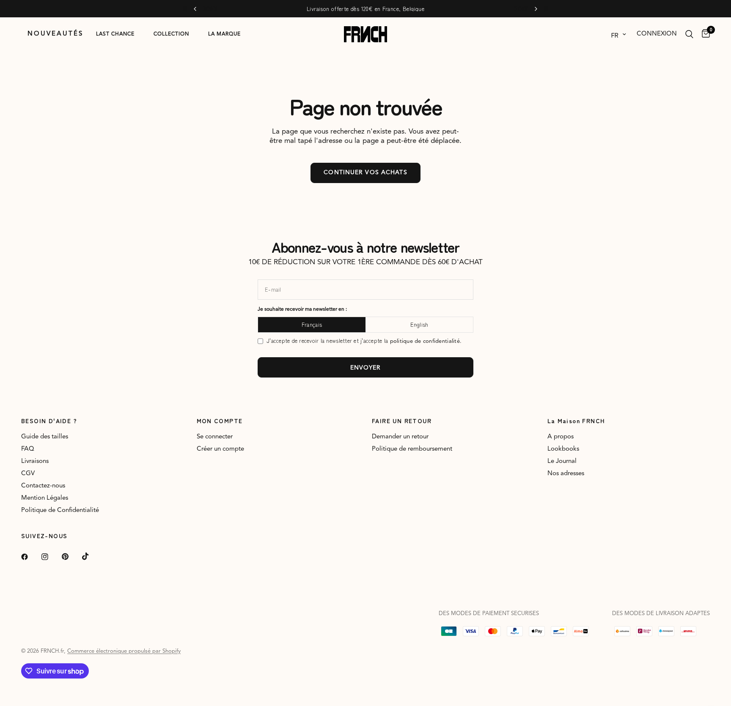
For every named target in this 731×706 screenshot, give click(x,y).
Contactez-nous (43, 486)
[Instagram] (50, 556)
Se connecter (215, 437)
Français (312, 324)
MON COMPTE (220, 421)
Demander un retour (400, 437)
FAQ (27, 449)
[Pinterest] (71, 556)
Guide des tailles (44, 437)
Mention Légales (44, 498)
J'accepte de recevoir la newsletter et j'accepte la (364, 341)
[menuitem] (55, 34)
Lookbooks (563, 449)
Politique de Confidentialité (60, 510)
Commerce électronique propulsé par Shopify (124, 651)
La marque (224, 34)
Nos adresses (565, 474)
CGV (28, 474)
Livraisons (35, 461)
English (419, 324)
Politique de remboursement (412, 449)
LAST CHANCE (115, 34)
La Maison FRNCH (576, 421)
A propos (560, 437)
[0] (704, 34)
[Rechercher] (689, 34)
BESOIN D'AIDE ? (49, 421)
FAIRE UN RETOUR (401, 421)
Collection (171, 34)
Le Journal (562, 461)
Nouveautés (55, 34)
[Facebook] (30, 556)
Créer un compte (220, 449)
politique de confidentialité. (426, 341)
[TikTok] (91, 556)
